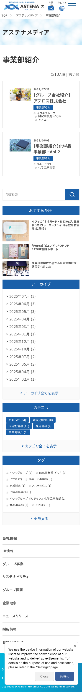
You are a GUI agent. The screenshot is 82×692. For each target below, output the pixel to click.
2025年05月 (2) (22, 364)
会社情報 (10, 538)
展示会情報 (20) (43, 420)
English (61, 2)
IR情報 (8, 550)
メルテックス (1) (41, 485)
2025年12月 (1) (22, 341)
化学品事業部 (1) (20, 492)
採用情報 (10, 629)
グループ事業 (13, 563)
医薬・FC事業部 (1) (40, 479)
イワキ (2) (16, 479)
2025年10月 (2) (22, 349)
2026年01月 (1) (22, 334)
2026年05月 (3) (22, 311)
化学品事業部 (46, 167)
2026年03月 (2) (22, 326)
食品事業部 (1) (19, 504)
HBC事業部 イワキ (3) (53, 472)
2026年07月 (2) (22, 296)
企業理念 (10, 602)
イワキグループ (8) (21, 472)
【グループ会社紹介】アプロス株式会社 (52, 97)
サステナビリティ (16, 576)
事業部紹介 (43, 107)
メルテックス (44, 164)
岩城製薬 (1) (18, 485)
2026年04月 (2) (22, 319)
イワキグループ (46, 113)
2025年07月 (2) (22, 356)
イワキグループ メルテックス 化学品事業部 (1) (38, 498)
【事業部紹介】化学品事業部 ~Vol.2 (52, 148)
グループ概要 (13, 589)
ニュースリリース (15, 615)
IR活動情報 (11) (19, 426)
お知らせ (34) (17, 420)
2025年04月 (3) (22, 371)
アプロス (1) (42, 504)
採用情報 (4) (44, 426)
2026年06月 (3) (22, 303)
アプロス (43, 119)
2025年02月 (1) (22, 379)
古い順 (74, 74)
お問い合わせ (51, 2)
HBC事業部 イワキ (49, 116)
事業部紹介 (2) (18, 432)
